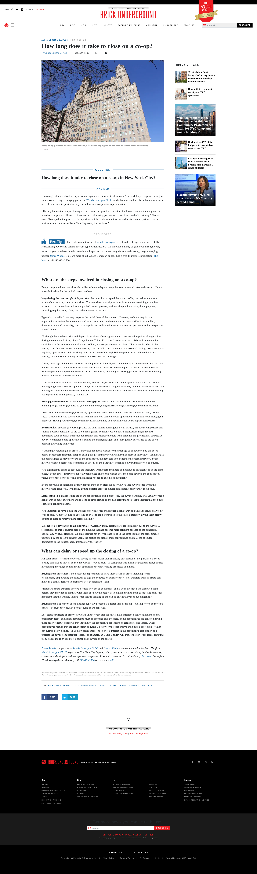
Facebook (12, 9)
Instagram (22, 9)
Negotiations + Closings (123, 787)
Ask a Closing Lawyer (54, 40)
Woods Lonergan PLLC (99, 200)
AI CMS (193, 858)
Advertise (151, 25)
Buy (62, 25)
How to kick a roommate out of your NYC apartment (200, 92)
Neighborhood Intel (157, 791)
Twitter (17, 9)
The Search (81, 794)
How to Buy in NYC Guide (51, 803)
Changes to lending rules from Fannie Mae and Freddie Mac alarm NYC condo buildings (201, 163)
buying (84, 685)
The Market (45, 784)
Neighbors (153, 784)
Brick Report (170, 25)
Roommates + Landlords (87, 787)
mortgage (134, 685)
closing (93, 685)
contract (113, 685)
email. (111, 660)
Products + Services (192, 797)
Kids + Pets (153, 787)
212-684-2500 (87, 660)
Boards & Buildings (129, 25)
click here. (146, 656)
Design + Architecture (193, 794)
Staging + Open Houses (122, 784)
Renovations (189, 791)
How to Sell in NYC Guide (123, 794)
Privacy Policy (108, 858)
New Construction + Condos (53, 791)
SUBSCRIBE (245, 25)
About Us (189, 25)
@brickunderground (118, 733)
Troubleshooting (156, 797)
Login (157, 858)
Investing (45, 787)
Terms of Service (127, 858)
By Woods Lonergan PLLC (54, 53)
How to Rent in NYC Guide (87, 797)
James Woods (57, 255)
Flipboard (29, 9)
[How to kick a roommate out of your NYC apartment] (181, 93)
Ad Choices (144, 858)
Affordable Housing (49, 794)
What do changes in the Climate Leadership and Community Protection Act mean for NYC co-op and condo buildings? (195, 125)
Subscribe (162, 828)
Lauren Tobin (111, 648)
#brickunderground (139, 733)
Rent (73, 25)
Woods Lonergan (106, 241)
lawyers (123, 685)
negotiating (147, 685)
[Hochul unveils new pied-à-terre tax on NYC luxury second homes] (195, 190)
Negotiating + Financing (51, 800)
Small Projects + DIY (192, 787)
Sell (84, 25)
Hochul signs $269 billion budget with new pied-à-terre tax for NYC (200, 145)
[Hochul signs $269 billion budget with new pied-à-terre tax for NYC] (181, 146)
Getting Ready (118, 791)
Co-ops (102, 685)
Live (95, 25)
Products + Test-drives (158, 794)
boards (75, 685)
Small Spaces (189, 784)
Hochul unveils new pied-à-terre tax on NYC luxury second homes (195, 198)
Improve (107, 25)
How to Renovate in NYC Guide (196, 800)
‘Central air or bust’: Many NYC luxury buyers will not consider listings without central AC (201, 77)
